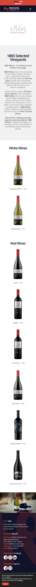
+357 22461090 (18, 546)
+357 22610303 (12, 548)
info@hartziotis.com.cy (16, 544)
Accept (5, 584)
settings (20, 580)
